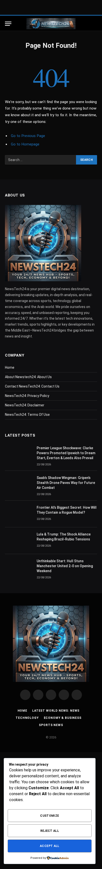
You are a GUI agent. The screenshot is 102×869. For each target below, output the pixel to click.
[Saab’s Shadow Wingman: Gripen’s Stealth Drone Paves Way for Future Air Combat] (18, 484)
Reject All (49, 831)
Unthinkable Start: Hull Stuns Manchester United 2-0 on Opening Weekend (65, 566)
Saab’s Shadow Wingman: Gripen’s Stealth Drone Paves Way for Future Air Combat (66, 483)
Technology (27, 718)
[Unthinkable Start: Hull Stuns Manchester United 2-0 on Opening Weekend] (18, 567)
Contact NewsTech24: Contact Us (32, 386)
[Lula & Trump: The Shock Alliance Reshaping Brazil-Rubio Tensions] (18, 540)
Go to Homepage (25, 144)
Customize (49, 815)
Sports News (51, 725)
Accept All (49, 846)
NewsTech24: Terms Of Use (27, 415)
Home (9, 367)
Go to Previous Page (28, 136)
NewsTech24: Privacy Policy (27, 396)
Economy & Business (62, 718)
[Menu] (8, 23)
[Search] (94, 23)
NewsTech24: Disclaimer (24, 405)
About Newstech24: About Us (28, 377)
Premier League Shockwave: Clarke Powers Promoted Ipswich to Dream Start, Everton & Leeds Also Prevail (66, 453)
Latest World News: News (55, 710)
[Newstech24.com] (50, 24)
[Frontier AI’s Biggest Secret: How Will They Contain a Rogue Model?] (18, 514)
